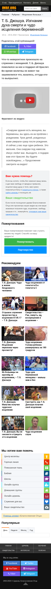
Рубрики (16, 15)
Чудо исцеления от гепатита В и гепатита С (35, 285)
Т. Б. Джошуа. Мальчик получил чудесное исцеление (11, 406)
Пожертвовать (25, 242)
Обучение (42, 545)
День (5, 530)
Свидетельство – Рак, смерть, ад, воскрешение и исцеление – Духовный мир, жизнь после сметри (34, 320)
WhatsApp (11, 52)
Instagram (30, 568)
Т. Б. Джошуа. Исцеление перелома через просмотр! (10, 346)
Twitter (30, 563)
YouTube (12, 568)
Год (31, 530)
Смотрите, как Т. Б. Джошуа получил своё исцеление (35, 404)
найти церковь (12, 193)
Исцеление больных (31, 15)
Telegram (28, 52)
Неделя (14, 530)
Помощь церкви (11, 516)
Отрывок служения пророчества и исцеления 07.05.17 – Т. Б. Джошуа (12, 316)
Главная (5, 15)
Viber (28, 46)
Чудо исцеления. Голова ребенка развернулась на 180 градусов (35, 346)
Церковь (25, 545)
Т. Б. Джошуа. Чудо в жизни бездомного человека (12, 286)
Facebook (11, 46)
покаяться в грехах (30, 190)
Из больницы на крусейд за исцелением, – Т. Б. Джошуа (11, 376)
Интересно (25, 550)
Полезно (42, 550)
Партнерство (25, 250)
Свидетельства (8, 550)
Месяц (23, 530)
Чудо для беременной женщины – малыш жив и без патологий (35, 377)
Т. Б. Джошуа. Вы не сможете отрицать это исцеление (12, 434)
